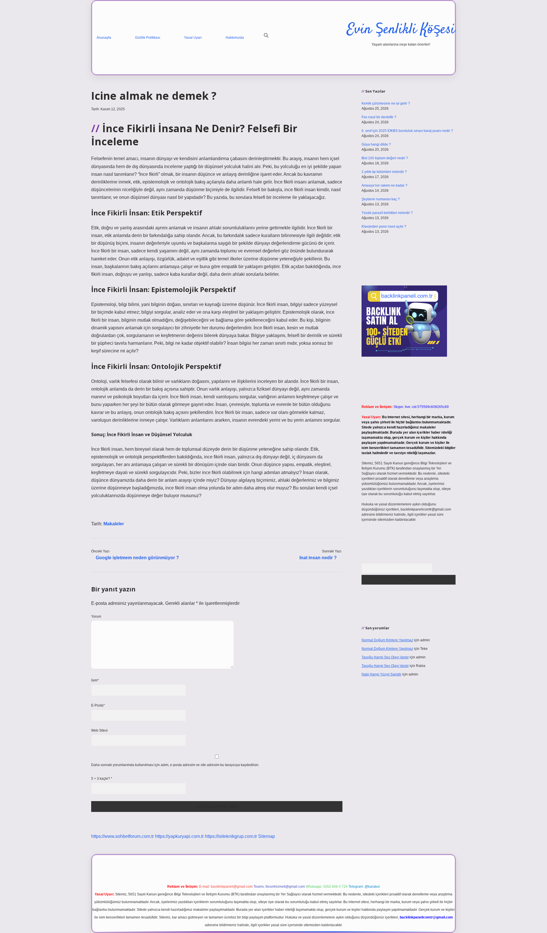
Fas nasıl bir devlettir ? (379, 117)
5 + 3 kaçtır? (101, 779)
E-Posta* (98, 705)
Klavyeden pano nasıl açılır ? (384, 226)
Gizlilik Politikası (147, 38)
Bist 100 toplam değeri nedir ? (385, 158)
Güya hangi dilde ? (376, 144)
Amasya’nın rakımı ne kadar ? (384, 185)
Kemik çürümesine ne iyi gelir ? (386, 103)
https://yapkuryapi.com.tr (179, 836)
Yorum (96, 616)
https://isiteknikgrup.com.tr (231, 836)
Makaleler (113, 523)
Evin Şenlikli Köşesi (401, 29)
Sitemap (266, 836)
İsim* (95, 680)
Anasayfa (104, 38)
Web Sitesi (99, 730)
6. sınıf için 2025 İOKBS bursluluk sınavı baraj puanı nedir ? (407, 131)
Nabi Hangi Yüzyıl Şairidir (381, 674)
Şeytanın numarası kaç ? (381, 199)
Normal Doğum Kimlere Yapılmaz (387, 640)
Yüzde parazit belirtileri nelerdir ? (387, 213)
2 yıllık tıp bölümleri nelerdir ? (384, 172)
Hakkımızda (235, 38)
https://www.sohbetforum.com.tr (122, 836)
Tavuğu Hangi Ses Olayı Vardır (385, 657)
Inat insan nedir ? (318, 557)
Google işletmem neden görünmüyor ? (137, 557)
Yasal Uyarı (193, 38)
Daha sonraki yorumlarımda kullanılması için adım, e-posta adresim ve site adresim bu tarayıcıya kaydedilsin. (175, 765)
